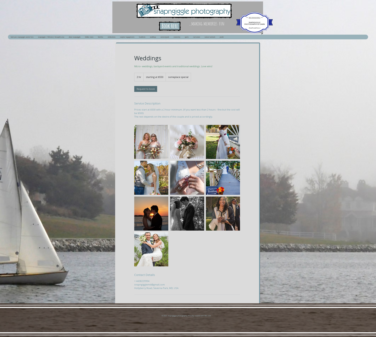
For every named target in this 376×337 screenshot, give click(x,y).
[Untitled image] (151, 142)
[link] (145, 89)
